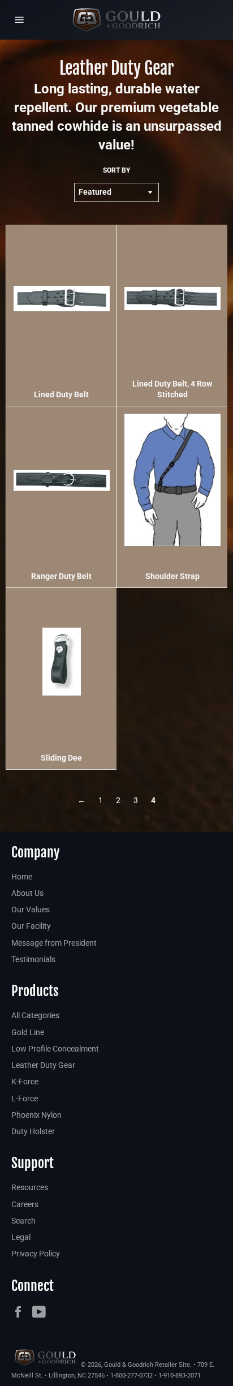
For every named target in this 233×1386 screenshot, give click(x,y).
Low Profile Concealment (55, 1048)
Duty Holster (33, 1131)
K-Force (24, 1081)
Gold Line (27, 1032)
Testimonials (33, 959)
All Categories (35, 1015)
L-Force (24, 1098)
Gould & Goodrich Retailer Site (147, 1364)
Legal (21, 1237)
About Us (27, 893)
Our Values (30, 909)
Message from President (54, 942)
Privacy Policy (35, 1253)
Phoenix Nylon (36, 1114)
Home (21, 876)
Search (23, 1220)
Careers (24, 1204)
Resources (29, 1187)
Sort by (116, 170)
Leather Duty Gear (43, 1065)
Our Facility (31, 925)
